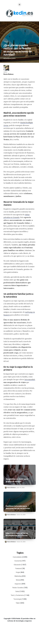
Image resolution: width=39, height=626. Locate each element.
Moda (18, 580)
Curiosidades (17, 557)
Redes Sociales (17, 587)
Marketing (17, 576)
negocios (18, 584)
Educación (17, 565)
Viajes (6, 41)
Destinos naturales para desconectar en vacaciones (18, 507)
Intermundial (29, 379)
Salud (17, 591)
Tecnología (17, 599)
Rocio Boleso (9, 74)
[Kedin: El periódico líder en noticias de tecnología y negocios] (19, 18)
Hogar (18, 572)
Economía (17, 561)
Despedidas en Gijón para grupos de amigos (17, 480)
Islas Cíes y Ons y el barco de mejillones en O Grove (17, 534)
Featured (18, 568)
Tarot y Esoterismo (17, 595)
